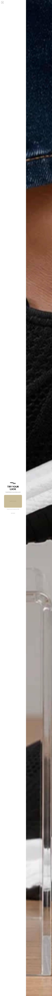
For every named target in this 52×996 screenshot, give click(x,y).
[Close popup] (2, 2)
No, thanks (13, 513)
